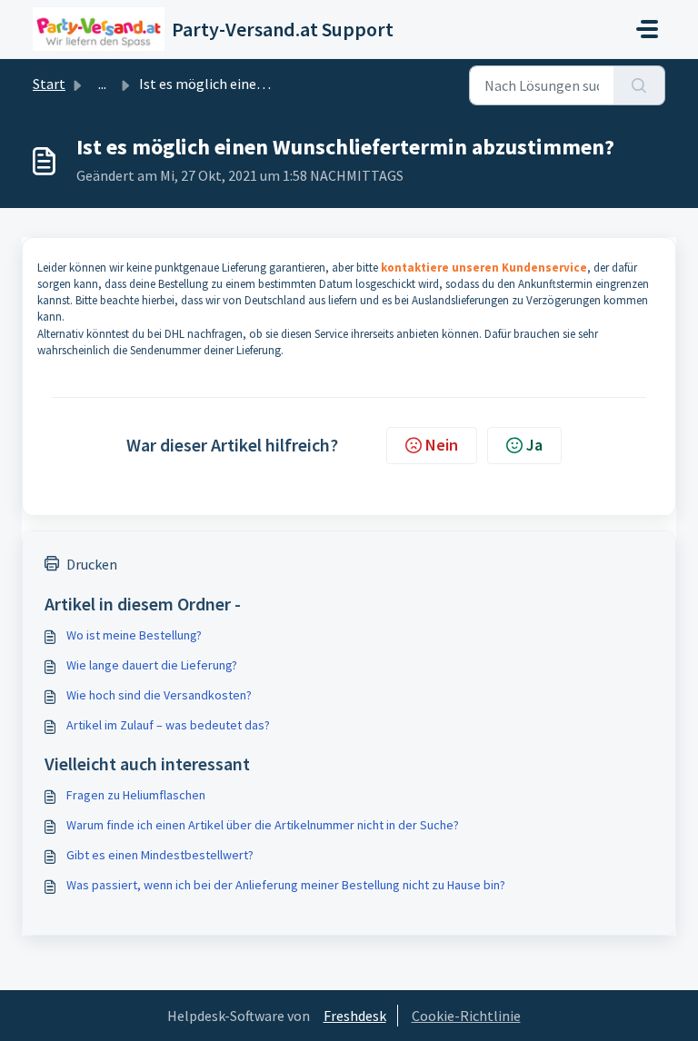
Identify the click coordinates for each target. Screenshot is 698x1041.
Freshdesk (355, 1015)
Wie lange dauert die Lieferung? (151, 665)
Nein (441, 444)
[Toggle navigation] (647, 29)
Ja (534, 444)
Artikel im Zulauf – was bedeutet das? (168, 725)
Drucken (91, 564)
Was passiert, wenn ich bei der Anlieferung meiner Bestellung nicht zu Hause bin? (285, 885)
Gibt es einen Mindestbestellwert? (160, 855)
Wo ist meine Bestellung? (134, 635)
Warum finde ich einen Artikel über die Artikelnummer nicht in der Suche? (262, 825)
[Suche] (639, 85)
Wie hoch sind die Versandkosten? (159, 695)
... (102, 83)
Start (49, 83)
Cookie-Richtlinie (466, 1015)
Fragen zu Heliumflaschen (135, 795)
